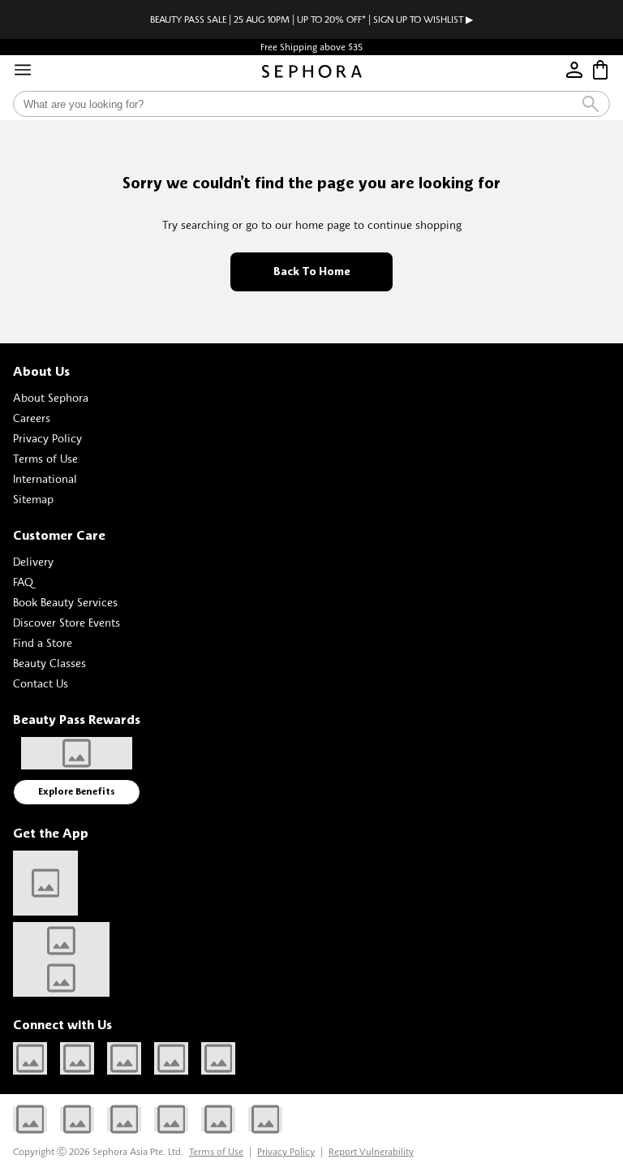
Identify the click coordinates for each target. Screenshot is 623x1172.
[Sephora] (312, 71)
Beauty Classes (49, 663)
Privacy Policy (47, 438)
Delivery (33, 561)
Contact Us (40, 683)
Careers (31, 417)
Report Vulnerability (371, 1151)
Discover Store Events (66, 622)
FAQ (23, 581)
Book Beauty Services (65, 602)
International (45, 478)
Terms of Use (45, 458)
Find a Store (42, 642)
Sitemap (33, 499)
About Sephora (50, 397)
